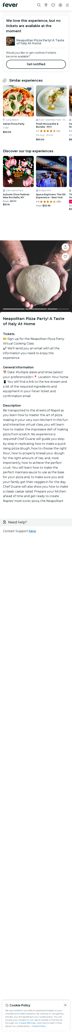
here (32, 531)
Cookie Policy (39, 1026)
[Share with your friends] (65, 247)
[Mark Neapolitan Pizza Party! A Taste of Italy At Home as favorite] (65, 256)
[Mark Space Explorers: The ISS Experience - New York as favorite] (62, 159)
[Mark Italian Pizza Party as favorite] (29, 89)
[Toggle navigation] (67, 5)
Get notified (36, 64)
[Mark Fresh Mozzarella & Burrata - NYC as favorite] (62, 89)
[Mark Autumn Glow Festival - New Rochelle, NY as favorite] (29, 159)
